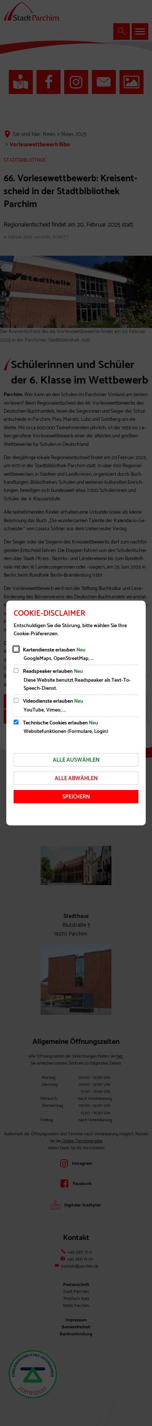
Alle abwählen (76, 778)
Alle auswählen (76, 760)
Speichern (76, 796)
